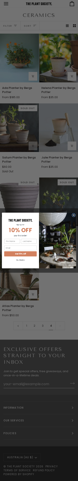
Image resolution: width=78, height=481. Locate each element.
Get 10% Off (20, 254)
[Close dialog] (73, 215)
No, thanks (20, 260)
